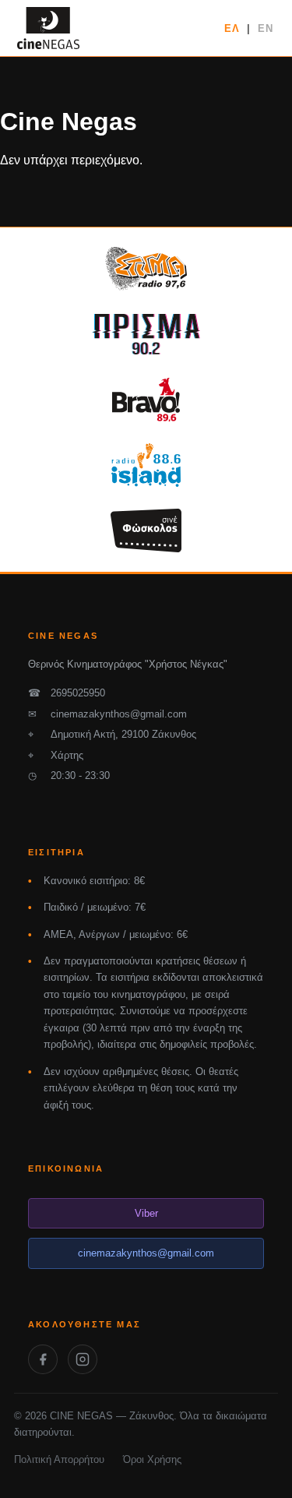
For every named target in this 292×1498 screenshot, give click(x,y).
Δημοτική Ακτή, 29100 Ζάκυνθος (112, 734)
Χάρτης (55, 755)
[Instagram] (82, 1359)
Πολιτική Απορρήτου (59, 1459)
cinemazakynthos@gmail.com (107, 714)
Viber (146, 1213)
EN (265, 28)
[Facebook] (43, 1359)
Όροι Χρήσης (152, 1459)
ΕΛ (232, 28)
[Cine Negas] (48, 28)
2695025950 (66, 693)
